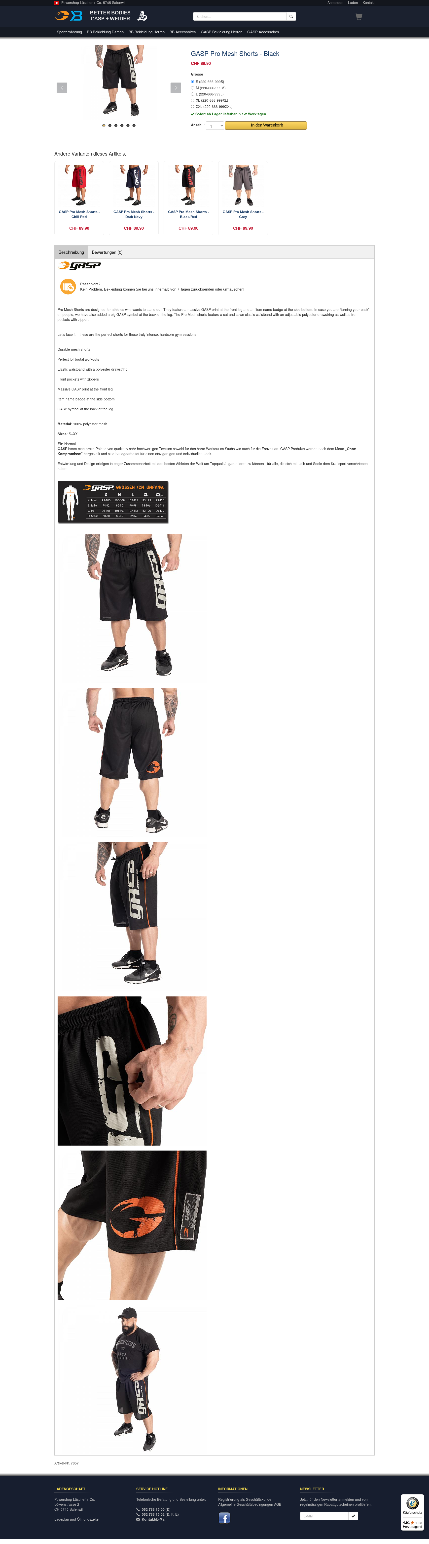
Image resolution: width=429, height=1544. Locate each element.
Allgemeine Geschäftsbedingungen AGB (249, 1504)
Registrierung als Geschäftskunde (244, 1499)
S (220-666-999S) (210, 81)
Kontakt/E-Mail (154, 1519)
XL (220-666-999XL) (212, 100)
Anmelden (335, 2)
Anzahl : (198, 124)
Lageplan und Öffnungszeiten (77, 1519)
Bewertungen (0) (107, 252)
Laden (353, 2)
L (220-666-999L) (210, 93)
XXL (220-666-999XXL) (214, 106)
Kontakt (369, 2)
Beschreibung (71, 252)
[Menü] (421, 1497)
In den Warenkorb (266, 125)
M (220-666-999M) (211, 87)
